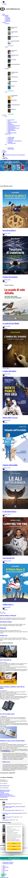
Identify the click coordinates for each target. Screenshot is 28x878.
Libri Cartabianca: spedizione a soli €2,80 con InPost (13, 806)
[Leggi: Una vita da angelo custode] (4, 809)
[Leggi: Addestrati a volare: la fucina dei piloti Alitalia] (4, 812)
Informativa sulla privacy (5, 790)
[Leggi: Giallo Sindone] (4, 818)
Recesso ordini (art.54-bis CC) (6, 794)
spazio (6, 46)
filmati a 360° (8, 133)
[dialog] (14, 838)
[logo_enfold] (10, 11)
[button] (2, 875)
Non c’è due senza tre (5, 659)
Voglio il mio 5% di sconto (14, 858)
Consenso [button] (2, 792)
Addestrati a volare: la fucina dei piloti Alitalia (12, 740)
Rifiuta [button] (14, 846)
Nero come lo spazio (7, 817)
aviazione (7, 23)
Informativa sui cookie (4, 791)
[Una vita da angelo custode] (8, 711)
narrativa (7, 68)
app (6, 144)
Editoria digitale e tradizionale (8, 615)
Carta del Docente (3, 797)
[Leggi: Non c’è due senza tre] (4, 802)
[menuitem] (15, 14)
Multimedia (3, 628)
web (6, 116)
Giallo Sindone (6, 819)
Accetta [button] (14, 843)
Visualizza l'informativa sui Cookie (13, 839)
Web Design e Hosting (6, 621)
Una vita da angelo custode (7, 714)
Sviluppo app (3, 635)
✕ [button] (20, 826)
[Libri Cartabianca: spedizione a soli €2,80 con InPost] (8, 684)
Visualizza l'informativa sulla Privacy (13, 840)
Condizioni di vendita (4, 793)
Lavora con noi (6, 750)
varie (6, 91)
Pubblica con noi (6, 761)
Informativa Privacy (13, 854)
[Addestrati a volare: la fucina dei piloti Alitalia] (8, 738)
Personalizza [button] (14, 849)
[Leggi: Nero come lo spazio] (4, 815)
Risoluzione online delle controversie (7, 795)
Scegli (5, 235)
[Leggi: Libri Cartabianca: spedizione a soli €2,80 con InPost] (4, 805)
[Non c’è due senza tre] (8, 657)
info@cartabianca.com (4, 785)
